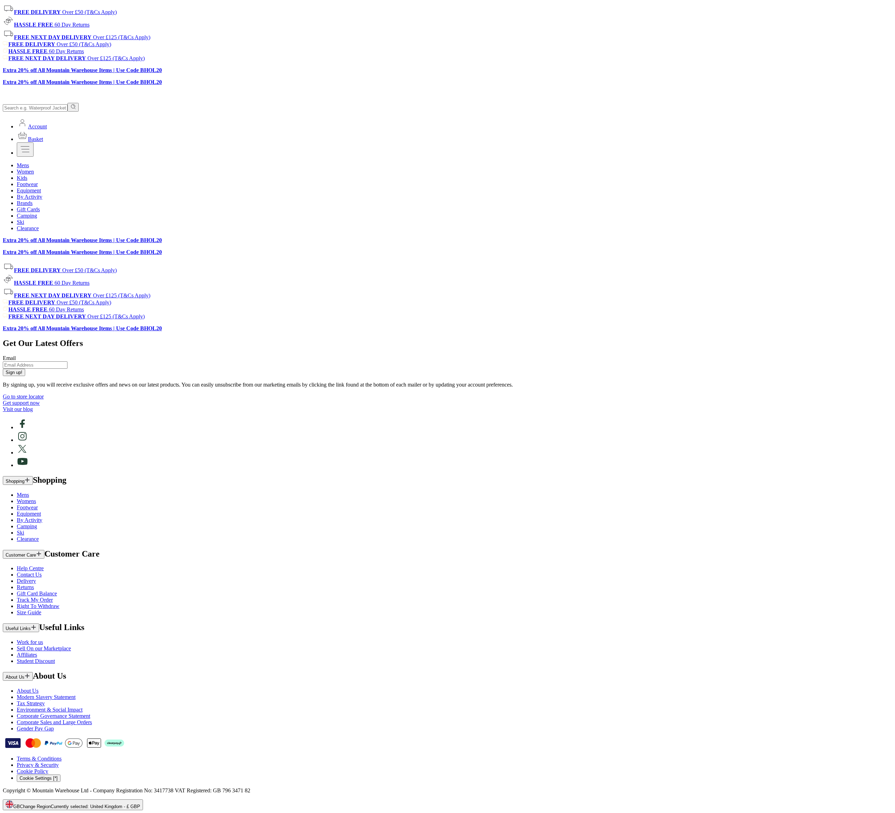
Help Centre (30, 568)
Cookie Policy (32, 771)
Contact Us (29, 575)
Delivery (26, 581)
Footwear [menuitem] (27, 184)
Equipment (29, 514)
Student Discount (36, 661)
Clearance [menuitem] (28, 228)
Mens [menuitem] (23, 165)
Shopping (15, 481)
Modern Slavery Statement (46, 697)
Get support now (21, 403)
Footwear (27, 507)
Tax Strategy (31, 703)
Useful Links (18, 628)
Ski (20, 533)
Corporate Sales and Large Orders (54, 722)
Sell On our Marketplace (44, 648)
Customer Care (21, 555)
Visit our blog (18, 409)
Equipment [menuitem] (29, 190)
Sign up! (14, 372)
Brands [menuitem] (25, 203)
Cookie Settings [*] (39, 778)
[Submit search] (73, 107)
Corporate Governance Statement (53, 716)
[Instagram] (22, 440)
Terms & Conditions (39, 759)
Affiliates (27, 655)
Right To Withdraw (38, 606)
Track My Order (35, 600)
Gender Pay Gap (35, 728)
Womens (26, 501)
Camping (27, 526)
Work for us (30, 642)
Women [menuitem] (25, 172)
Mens (23, 495)
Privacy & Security (38, 765)
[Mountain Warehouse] (35, 99)
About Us (15, 677)
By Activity (29, 520)
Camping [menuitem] (27, 216)
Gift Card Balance (37, 593)
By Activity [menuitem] (29, 197)
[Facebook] (22, 427)
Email (9, 358)
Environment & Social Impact (50, 710)
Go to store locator (23, 397)
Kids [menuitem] (22, 178)
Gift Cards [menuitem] (28, 209)
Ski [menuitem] (20, 222)
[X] (22, 452)
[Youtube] (22, 465)
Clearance (28, 539)
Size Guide (29, 612)
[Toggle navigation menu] (25, 149)
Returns (25, 587)
